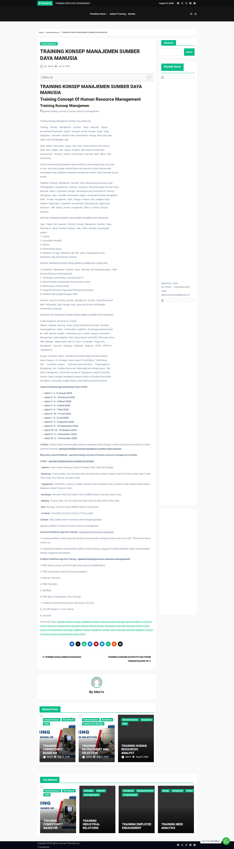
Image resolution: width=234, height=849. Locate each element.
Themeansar (43, 847)
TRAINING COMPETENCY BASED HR (52, 749)
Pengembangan (130, 795)
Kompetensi (177, 791)
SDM (46, 724)
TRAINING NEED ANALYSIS (172, 826)
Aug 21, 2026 (103, 756)
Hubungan (88, 791)
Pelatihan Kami (98, 13)
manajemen (146, 719)
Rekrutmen (107, 719)
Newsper (72, 843)
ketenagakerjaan (91, 795)
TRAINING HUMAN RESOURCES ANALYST (134, 749)
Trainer (189, 791)
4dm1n (51, 66)
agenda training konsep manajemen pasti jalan (103, 625)
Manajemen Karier (145, 791)
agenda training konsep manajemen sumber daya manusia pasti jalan (91, 621)
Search (168, 42)
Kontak (131, 13)
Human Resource (48, 44)
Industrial (101, 791)
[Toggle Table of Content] (147, 77)
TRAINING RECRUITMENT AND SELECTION (95, 749)
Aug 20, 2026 (142, 756)
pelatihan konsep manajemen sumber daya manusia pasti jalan (104, 630)
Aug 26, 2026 (64, 756)
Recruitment (68, 719)
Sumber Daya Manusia (93, 724)
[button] (195, 14)
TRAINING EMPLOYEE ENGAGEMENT (136, 826)
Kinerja (166, 791)
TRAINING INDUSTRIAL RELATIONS (91, 824)
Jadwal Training (118, 13)
